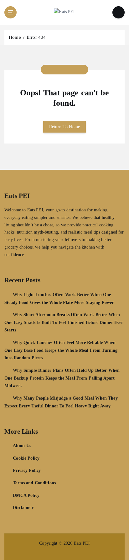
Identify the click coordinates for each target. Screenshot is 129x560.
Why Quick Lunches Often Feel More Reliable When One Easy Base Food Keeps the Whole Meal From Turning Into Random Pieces (60, 350)
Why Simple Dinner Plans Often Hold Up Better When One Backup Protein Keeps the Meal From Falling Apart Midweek (62, 378)
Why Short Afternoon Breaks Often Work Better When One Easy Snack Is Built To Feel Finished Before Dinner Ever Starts (63, 322)
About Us (22, 445)
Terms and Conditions (34, 482)
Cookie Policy (26, 458)
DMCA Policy (26, 495)
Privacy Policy (27, 470)
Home (15, 37)
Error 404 (36, 37)
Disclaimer (23, 507)
